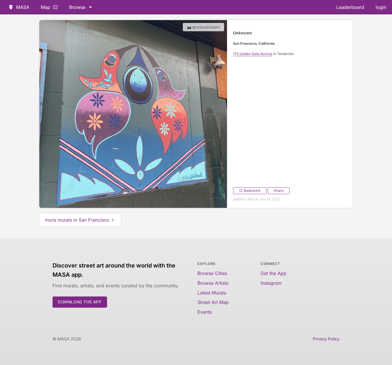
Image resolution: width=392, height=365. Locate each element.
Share (279, 190)
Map (45, 7)
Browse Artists (212, 283)
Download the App (80, 302)
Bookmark (252, 190)
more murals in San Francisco (77, 220)
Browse (77, 7)
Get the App (273, 273)
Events (204, 312)
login (381, 7)
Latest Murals (211, 293)
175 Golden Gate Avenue (252, 54)
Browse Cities (212, 273)
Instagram (271, 283)
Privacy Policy (326, 338)
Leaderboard (350, 7)
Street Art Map (213, 302)
